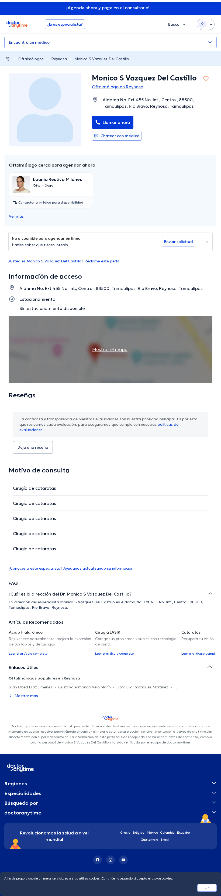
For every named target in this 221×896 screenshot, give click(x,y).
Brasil (165, 839)
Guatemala (149, 839)
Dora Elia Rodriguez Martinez (143, 687)
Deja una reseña (33, 447)
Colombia (167, 832)
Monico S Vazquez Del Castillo (101, 58)
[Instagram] (110, 860)
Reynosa (59, 58)
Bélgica (139, 832)
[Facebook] (97, 860)
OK (207, 888)
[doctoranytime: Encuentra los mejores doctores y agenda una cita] (7, 59)
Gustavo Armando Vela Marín (85, 687)
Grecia (125, 832)
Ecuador (183, 832)
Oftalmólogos (31, 58)
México (152, 832)
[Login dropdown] (206, 24)
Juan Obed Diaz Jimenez (31, 687)
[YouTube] (123, 860)
